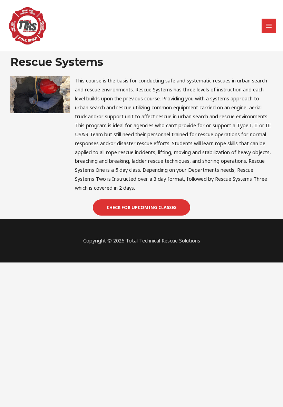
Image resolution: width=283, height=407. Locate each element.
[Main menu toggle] (269, 26)
